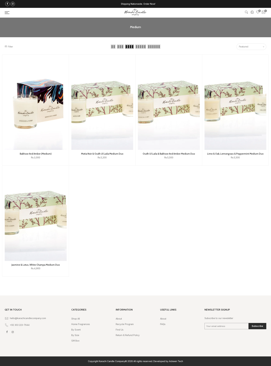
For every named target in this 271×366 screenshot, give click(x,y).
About (119, 318)
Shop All (75, 318)
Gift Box (75, 340)
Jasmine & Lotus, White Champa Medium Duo (35, 264)
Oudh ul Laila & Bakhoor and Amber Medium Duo (169, 153)
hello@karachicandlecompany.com (28, 318)
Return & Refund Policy (128, 335)
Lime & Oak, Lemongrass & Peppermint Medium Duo (235, 153)
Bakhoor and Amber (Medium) (36, 153)
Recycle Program (125, 324)
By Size (75, 335)
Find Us (119, 329)
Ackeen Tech (176, 361)
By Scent (76, 329)
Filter (10, 46)
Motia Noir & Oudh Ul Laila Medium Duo (102, 153)
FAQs (162, 324)
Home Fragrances (80, 324)
